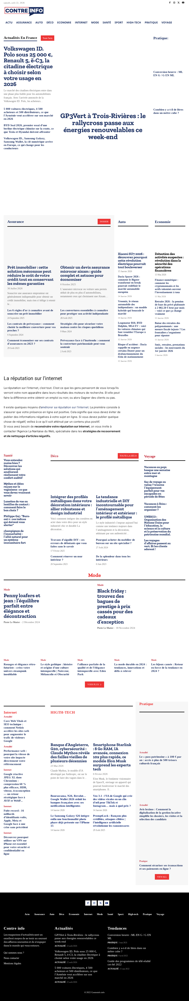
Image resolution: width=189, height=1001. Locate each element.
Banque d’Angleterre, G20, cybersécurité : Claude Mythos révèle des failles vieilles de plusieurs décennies (70, 752)
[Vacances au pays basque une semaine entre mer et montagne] (179, 471)
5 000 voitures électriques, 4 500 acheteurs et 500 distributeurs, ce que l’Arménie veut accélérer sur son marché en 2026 (76, 972)
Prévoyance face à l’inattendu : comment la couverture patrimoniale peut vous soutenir (85, 343)
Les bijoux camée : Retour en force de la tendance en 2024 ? (167, 667)
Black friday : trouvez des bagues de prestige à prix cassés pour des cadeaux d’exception (115, 606)
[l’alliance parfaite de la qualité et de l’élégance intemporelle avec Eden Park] (95, 643)
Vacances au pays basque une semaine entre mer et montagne (157, 471)
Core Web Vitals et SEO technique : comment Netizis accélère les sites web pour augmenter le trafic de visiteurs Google (16, 730)
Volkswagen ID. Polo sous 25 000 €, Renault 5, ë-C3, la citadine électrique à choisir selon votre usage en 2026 (28, 66)
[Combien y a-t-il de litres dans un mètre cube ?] (169, 92)
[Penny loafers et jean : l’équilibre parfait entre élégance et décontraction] (70, 606)
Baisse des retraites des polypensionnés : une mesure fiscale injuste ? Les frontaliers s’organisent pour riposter (170, 329)
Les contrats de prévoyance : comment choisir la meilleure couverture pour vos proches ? (31, 327)
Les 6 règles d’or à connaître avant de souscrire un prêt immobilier (30, 312)
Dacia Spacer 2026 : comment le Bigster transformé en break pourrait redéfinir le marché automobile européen (129, 284)
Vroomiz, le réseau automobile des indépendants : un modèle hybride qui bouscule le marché (132, 307)
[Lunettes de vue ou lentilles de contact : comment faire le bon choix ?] (38, 505)
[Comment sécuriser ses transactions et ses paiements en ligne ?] (161, 841)
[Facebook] (170, 3)
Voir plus (93, 684)
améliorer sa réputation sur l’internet (64, 407)
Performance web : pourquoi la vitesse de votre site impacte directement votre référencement (17, 757)
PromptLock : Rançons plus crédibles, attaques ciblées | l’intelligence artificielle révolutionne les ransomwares (111, 820)
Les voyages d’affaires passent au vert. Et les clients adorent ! (157, 545)
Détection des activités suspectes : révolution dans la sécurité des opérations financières (169, 262)
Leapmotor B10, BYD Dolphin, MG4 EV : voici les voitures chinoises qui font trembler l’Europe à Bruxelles (132, 329)
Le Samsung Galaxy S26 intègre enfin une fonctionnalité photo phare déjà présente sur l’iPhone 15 (70, 820)
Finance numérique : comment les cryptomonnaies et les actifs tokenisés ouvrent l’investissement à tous (168, 286)
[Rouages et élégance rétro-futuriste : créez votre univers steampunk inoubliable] (21, 643)
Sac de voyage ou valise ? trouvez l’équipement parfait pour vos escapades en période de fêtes (155, 489)
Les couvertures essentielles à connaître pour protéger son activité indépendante (84, 312)
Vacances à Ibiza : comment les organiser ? (155, 506)
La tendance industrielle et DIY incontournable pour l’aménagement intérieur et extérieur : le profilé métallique (116, 507)
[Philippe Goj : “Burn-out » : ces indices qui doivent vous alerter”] (38, 520)
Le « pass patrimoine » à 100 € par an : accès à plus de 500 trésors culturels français (160, 760)
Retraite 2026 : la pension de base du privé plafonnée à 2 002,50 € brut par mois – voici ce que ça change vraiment (170, 307)
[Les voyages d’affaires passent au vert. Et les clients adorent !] (179, 544)
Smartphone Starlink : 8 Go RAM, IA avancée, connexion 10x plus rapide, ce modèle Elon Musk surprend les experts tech (112, 757)
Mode (7, 589)
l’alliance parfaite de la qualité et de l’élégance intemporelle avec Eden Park (92, 669)
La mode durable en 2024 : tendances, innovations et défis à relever (130, 667)
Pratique (143, 861)
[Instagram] (174, 3)
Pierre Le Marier (12, 622)
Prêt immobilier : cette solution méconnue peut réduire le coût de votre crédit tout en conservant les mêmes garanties (30, 275)
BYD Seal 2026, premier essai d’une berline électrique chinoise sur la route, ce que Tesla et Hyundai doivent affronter (29, 128)
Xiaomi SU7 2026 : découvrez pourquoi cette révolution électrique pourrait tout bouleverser (132, 260)
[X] (178, 3)
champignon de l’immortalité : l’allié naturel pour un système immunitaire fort (16, 536)
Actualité (8, 717)
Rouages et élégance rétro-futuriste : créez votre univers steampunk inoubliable (20, 669)
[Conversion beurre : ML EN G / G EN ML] (169, 54)
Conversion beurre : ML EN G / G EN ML (168, 73)
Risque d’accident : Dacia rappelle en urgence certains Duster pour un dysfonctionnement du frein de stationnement (132, 350)
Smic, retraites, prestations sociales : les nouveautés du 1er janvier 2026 (170, 347)
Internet (7, 770)
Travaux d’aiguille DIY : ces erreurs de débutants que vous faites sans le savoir (69, 543)
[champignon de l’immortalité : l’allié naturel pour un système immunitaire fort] (38, 534)
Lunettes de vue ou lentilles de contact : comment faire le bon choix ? (17, 506)
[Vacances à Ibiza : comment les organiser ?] (179, 506)
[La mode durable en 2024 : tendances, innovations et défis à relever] (131, 643)
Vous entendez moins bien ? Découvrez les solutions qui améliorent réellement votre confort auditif (14, 468)
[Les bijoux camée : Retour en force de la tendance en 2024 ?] (168, 643)
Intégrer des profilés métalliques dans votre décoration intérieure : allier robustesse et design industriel (71, 504)
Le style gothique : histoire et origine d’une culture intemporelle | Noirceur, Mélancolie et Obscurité (57, 669)
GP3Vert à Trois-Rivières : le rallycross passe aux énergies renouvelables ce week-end (103, 126)
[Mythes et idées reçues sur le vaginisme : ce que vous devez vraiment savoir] (38, 487)
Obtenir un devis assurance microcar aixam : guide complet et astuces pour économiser (85, 273)
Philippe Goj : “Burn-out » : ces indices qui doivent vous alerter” (17, 520)
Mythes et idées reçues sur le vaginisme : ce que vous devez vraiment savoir (17, 489)
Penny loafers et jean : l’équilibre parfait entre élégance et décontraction (22, 605)
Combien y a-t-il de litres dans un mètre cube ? (168, 111)
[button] (159, 11)
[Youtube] (183, 3)
